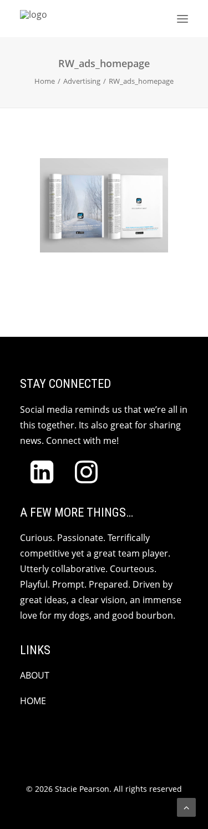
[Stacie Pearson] (109, 18)
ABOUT (34, 675)
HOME (33, 701)
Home (44, 81)
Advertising (81, 81)
